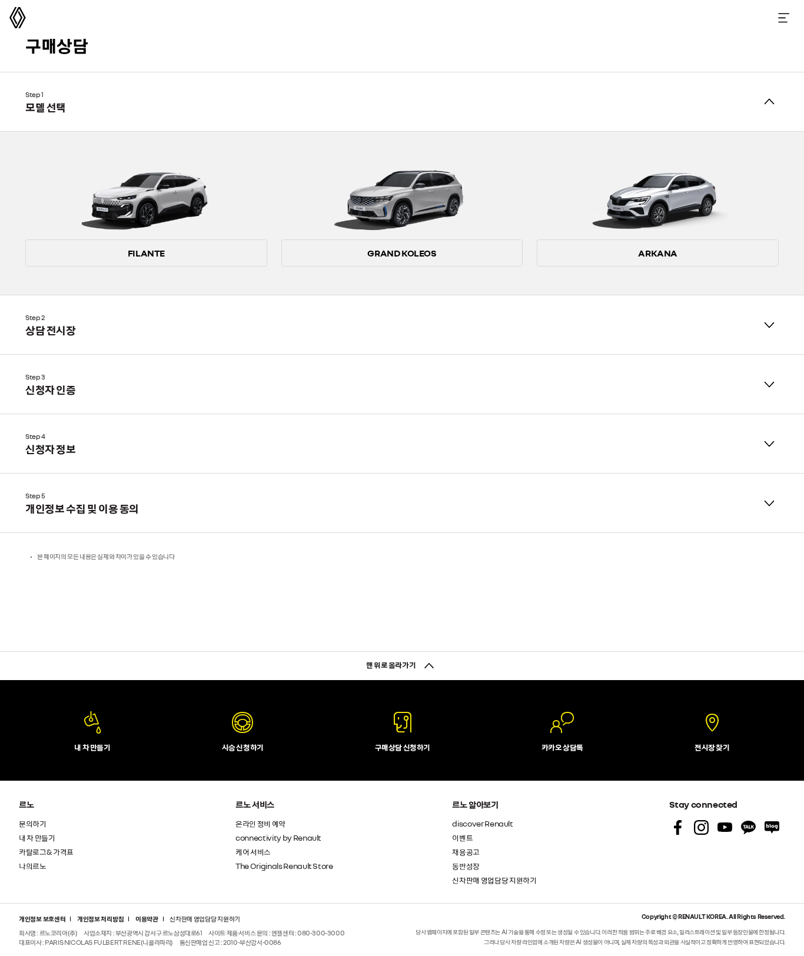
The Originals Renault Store (284, 866)
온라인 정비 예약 (260, 823)
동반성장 (466, 866)
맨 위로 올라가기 (391, 664)
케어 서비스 (253, 852)
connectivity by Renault (278, 837)
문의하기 (32, 823)
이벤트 (462, 837)
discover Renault (482, 823)
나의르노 (32, 866)
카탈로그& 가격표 (46, 852)
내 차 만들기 (37, 837)
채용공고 (466, 852)
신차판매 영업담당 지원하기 (494, 880)
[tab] (402, 101)
